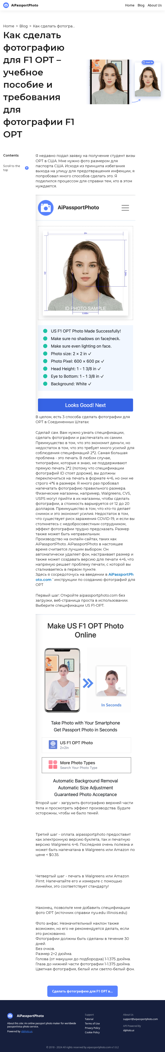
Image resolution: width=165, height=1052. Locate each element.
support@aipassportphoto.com (140, 1019)
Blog (24, 26)
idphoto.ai (26, 1031)
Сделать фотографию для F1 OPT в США (85, 991)
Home (8, 26)
